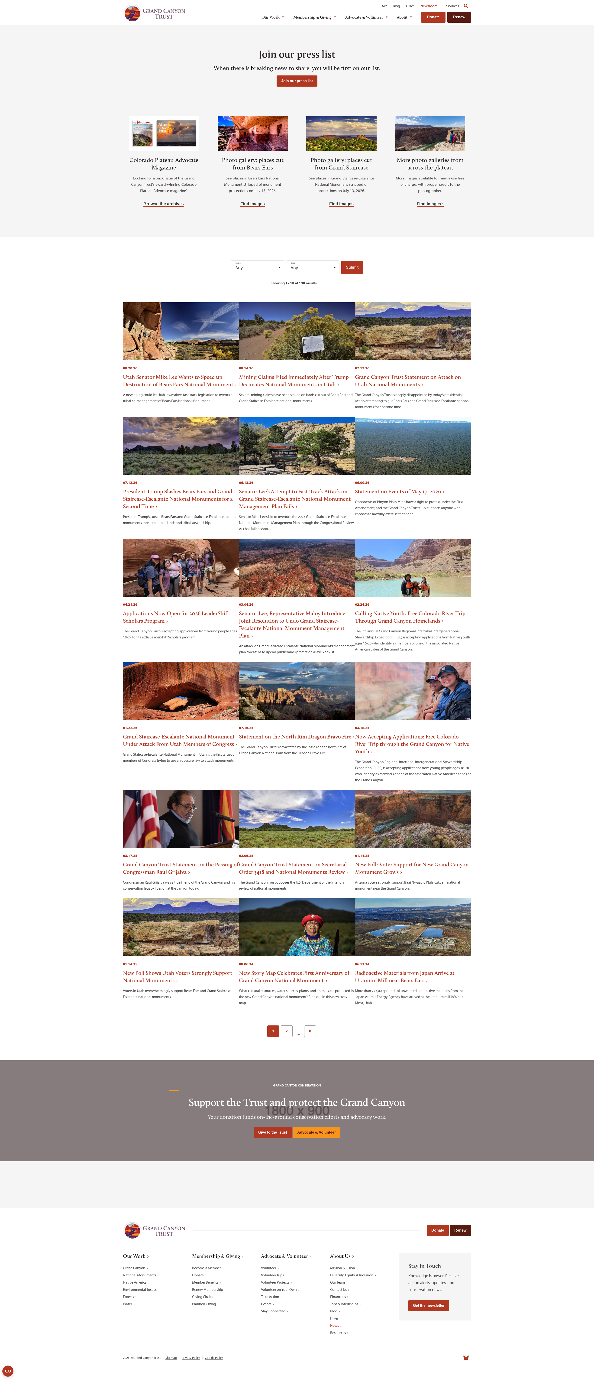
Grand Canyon (134, 1267)
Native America (135, 1282)
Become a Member (206, 1267)
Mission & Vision (342, 1267)
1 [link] (273, 1031)
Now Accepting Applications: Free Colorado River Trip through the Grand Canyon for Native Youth (412, 744)
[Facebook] (415, 1358)
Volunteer (268, 1267)
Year (293, 263)
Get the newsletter (429, 1305)
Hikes (410, 5)
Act (384, 5)
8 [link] (310, 1031)
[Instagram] (425, 1358)
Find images (252, 204)
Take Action (270, 1296)
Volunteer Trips (272, 1275)
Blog (396, 5)
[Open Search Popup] (466, 6)
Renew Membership (207, 1289)
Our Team (337, 1282)
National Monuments (139, 1275)
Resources (451, 5)
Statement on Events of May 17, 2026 (398, 491)
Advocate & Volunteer (364, 17)
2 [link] (287, 1031)
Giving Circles (202, 1296)
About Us (340, 1256)
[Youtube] (445, 1358)
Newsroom (428, 5)
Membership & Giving (312, 17)
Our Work (270, 17)
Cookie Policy (214, 1357)
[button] (352, 267)
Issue (238, 263)
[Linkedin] (435, 1358)
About (402, 17)
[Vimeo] (456, 1358)
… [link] (298, 1033)
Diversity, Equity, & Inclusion (351, 1275)
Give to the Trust (272, 1132)
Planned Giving (204, 1303)
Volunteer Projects (275, 1282)
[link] (322, 1031)
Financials (338, 1296)
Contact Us (338, 1289)
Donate (433, 17)
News (334, 1325)
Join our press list (297, 81)
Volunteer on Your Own (279, 1289)
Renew (459, 17)
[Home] (154, 13)
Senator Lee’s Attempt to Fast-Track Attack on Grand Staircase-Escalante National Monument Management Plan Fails (295, 499)
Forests (128, 1296)
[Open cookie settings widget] (7, 1371)
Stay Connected (273, 1311)
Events (266, 1303)
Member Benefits (205, 1282)
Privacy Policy (191, 1357)
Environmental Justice (140, 1289)
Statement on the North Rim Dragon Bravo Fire (295, 736)
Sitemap (171, 1357)
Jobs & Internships (344, 1303)
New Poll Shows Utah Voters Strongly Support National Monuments (177, 976)
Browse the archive (162, 204)
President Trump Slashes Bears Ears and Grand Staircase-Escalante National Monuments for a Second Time (178, 499)
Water (127, 1303)
